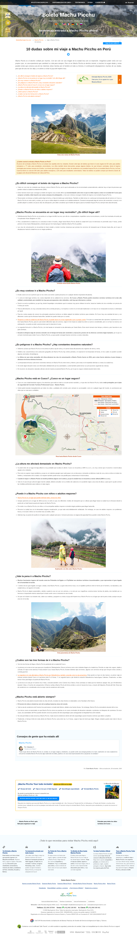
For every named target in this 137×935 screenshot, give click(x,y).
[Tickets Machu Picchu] (73, 24)
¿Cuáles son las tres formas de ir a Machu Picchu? (33, 94)
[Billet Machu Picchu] (68, 24)
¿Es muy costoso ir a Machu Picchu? (29, 80)
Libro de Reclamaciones (80, 901)
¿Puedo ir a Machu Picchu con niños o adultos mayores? (35, 89)
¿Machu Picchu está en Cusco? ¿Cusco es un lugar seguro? (36, 85)
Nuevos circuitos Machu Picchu (31, 883)
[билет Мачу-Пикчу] (81, 24)
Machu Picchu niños (100, 883)
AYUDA (90, 2)
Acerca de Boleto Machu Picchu (49, 901)
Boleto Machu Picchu (68, 14)
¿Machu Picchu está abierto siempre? (29, 96)
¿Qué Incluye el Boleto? (76, 888)
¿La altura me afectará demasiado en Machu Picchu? (34, 87)
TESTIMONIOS (80, 2)
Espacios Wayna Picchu (64, 883)
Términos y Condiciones (66, 901)
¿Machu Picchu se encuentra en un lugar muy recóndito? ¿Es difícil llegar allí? (41, 78)
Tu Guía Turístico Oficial (101, 851)
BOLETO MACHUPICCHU (39, 2)
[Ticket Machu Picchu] (64, 24)
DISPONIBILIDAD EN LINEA (61, 2)
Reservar (130, 2)
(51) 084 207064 (49, 907)
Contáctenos (91, 901)
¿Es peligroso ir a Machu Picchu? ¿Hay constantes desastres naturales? (40, 82)
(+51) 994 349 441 (94, 907)
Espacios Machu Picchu (49, 883)
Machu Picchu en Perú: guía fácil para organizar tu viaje (27, 822)
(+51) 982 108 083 (70, 907)
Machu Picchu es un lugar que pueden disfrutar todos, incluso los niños (39, 497)
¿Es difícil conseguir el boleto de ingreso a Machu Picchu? (35, 76)
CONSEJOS (99, 2)
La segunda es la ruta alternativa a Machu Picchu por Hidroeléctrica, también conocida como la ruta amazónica (52, 675)
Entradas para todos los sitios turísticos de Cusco (107, 822)
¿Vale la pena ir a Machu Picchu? (28, 91)
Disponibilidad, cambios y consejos (57, 888)
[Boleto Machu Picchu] (56, 24)
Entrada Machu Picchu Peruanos (82, 883)
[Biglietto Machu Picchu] (77, 24)
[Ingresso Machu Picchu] (60, 24)
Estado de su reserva (91, 888)
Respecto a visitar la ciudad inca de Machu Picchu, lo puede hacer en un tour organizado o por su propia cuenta (52, 319)
